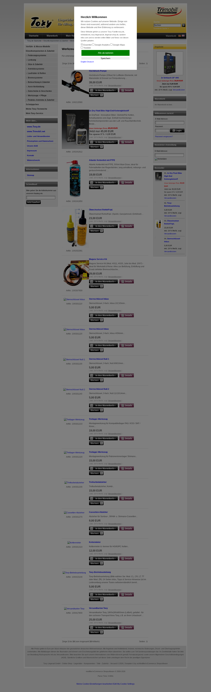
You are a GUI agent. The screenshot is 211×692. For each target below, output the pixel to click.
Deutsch (90, 62)
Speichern (105, 58)
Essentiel (87, 45)
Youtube (87, 48)
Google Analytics (102, 45)
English (84, 62)
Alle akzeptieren (105, 53)
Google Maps (118, 45)
